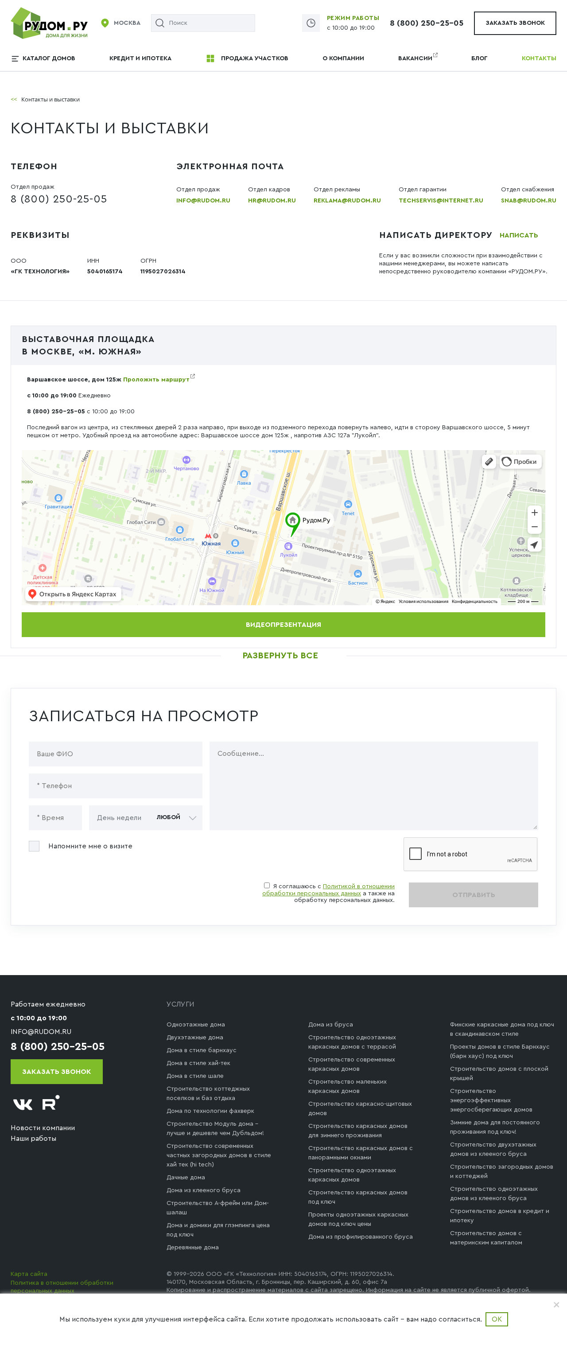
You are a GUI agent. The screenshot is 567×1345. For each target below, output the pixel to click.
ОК (497, 1319)
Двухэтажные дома (195, 1037)
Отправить (473, 894)
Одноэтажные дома (196, 1025)
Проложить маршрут (156, 380)
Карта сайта (29, 1274)
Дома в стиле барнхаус (202, 1050)
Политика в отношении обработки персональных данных (62, 1287)
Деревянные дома (193, 1247)
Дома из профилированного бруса (360, 1237)
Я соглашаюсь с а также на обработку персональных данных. (328, 893)
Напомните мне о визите (90, 846)
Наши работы (33, 1138)
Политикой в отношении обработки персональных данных (328, 890)
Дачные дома (186, 1177)
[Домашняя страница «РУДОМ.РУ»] (50, 22)
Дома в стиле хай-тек (198, 1063)
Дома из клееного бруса (204, 1190)
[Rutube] (51, 1104)
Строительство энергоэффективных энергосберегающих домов (491, 1100)
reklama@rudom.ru (347, 201)
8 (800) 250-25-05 (426, 23)
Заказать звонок (515, 23)
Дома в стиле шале (195, 1076)
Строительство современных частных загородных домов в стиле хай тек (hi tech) (219, 1155)
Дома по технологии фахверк (210, 1111)
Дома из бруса (330, 1025)
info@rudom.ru (203, 201)
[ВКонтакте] (23, 1104)
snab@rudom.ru (528, 201)
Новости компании (43, 1127)
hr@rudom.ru (272, 201)
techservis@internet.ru (441, 201)
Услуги (180, 1004)
